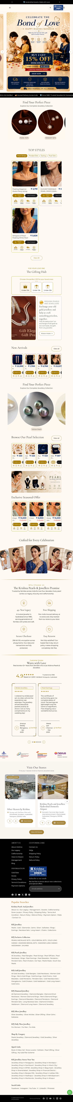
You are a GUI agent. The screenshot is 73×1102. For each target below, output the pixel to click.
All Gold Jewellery (18, 973)
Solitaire (40, 1050)
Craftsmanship (16, 853)
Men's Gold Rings (23, 976)
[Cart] (64, 8)
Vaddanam (15, 1004)
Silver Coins (50, 1014)
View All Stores (36, 832)
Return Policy (34, 857)
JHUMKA (25, 945)
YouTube (32, 1088)
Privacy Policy (16, 879)
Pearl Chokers (28, 961)
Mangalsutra (16, 981)
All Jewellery (16, 956)
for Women (15, 1027)
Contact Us (33, 847)
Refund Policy (34, 860)
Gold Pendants (25, 979)
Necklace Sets (24, 930)
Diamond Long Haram (29, 1004)
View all (56, 349)
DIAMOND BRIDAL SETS (28, 943)
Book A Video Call (18, 1050)
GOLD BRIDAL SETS (39, 940)
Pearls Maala (47, 961)
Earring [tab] (43, 156)
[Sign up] (59, 889)
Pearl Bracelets (43, 958)
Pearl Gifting (49, 1050)
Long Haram (35, 930)
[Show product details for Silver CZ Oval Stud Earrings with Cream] (36, 487)
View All (36, 258)
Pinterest (50, 1088)
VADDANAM (16, 945)
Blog (13, 863)
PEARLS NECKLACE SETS (20, 940)
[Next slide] (59, 2)
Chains (44, 930)
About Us (15, 910)
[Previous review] (29, 742)
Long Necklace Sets (30, 1002)
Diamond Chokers (46, 1002)
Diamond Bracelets (26, 999)
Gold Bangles (31, 973)
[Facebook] (12, 895)
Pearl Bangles (27, 956)
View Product (31, 195)
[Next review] (43, 742)
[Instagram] (16, 895)
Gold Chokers (27, 981)
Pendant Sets (16, 961)
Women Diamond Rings (29, 997)
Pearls (13, 928)
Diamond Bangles (36, 994)
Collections (52, 930)
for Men (25, 1027)
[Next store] (67, 801)
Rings (52, 928)
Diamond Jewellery (46, 1004)
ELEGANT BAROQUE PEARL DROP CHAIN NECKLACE (48, 191)
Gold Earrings (36, 976)
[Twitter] (22, 895)
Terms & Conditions (18, 882)
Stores (13, 876)
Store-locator (16, 912)
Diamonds (26, 928)
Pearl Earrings (31, 958)
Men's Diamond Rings (48, 997)
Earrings (14, 930)
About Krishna (16, 847)
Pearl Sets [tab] (52, 156)
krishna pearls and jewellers (17, 1098)
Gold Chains (47, 976)
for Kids (32, 1027)
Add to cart (19, 195)
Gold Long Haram (53, 981)
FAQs (31, 850)
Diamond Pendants (42, 999)
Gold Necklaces (43, 973)
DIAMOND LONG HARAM (47, 943)
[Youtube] (19, 895)
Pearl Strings (38, 956)
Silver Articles (29, 1014)
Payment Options (18, 886)
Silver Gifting (40, 1014)
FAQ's (59, 915)
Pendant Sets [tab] (33, 156)
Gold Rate (15, 873)
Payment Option (49, 915)
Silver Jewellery (17, 1014)
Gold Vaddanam (39, 981)
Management (16, 860)
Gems (33, 928)
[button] (2, 52)
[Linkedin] (26, 895)
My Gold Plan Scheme (26, 1053)
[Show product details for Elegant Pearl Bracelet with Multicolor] (42, 487)
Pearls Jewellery (17, 1037)
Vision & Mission (17, 857)
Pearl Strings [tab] (21, 156)
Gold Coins (15, 984)
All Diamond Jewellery (19, 994)
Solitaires (45, 928)
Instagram (24, 1088)
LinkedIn (42, 1088)
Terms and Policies (35, 1098)
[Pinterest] (29, 895)
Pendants (54, 958)
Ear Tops (38, 961)
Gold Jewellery (46, 1037)
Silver (39, 928)
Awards (44, 910)
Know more (46, 333)
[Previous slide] (12, 2)
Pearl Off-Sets (49, 956)
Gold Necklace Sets (51, 979)
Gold (19, 928)
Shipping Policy (35, 853)
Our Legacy (15, 850)
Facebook (15, 1088)
